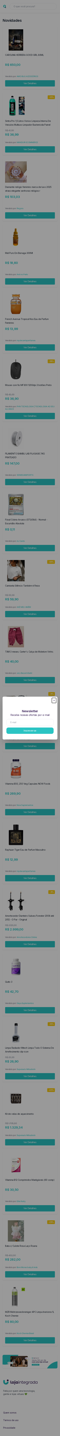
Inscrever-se (30, 730)
